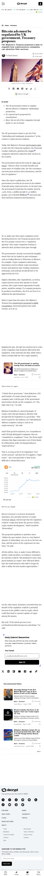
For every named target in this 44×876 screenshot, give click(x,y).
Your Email (9, 651)
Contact (5, 837)
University (26, 814)
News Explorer (8, 821)
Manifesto (6, 832)
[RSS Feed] (35, 799)
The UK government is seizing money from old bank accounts (27, 364)
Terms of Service (29, 832)
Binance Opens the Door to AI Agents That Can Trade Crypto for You (26, 712)
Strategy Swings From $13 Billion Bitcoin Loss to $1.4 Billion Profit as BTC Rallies (25, 691)
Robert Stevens (12, 55)
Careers (26, 837)
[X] (3, 799)
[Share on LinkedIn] (13, 89)
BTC (3, 9)
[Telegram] (22, 804)
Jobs (4, 840)
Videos (24, 818)
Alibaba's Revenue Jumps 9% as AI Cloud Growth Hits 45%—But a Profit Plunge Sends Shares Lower (27, 733)
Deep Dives (6, 814)
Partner (5, 810)
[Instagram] (9, 799)
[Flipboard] (16, 804)
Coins (4, 818)
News (24, 810)
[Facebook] (29, 799)
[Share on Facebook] (22, 89)
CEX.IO (12, 520)
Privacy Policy (28, 834)
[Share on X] (9, 89)
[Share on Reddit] (27, 89)
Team (5, 829)
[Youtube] (9, 804)
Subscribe (6, 864)
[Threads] (16, 799)
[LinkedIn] (22, 799)
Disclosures (27, 829)
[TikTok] (3, 804)
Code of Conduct (8, 834)
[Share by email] (18, 89)
